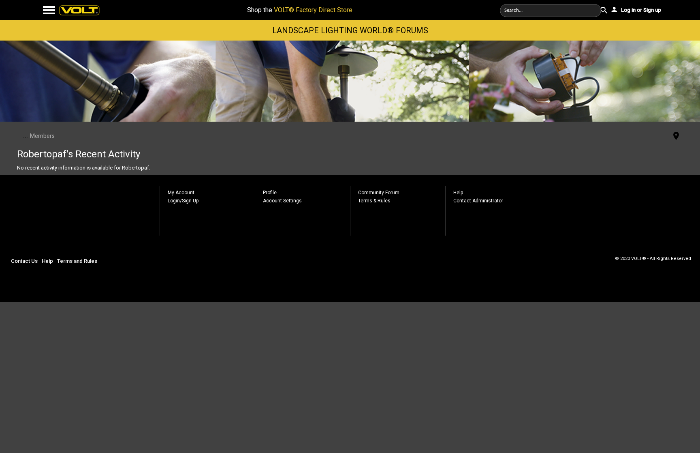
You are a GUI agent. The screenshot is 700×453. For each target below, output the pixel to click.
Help (458, 192)
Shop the (299, 10)
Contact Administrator (478, 201)
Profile (270, 192)
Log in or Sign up (640, 10)
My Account (181, 192)
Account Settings (282, 201)
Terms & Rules (374, 201)
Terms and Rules (77, 261)
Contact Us (24, 261)
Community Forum (378, 192)
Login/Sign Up (183, 201)
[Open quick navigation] (676, 136)
